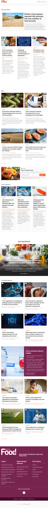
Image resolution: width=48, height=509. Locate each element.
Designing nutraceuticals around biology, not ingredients (24, 52)
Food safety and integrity (7, 464)
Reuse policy (20, 476)
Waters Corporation (15, 404)
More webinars (4, 438)
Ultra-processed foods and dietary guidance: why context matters (7, 52)
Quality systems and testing (7, 472)
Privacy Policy (37, 178)
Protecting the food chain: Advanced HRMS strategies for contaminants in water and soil (11, 429)
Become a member (30, 373)
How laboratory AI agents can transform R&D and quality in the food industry (8, 203)
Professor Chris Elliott (36, 23)
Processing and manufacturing (8, 469)
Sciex (12, 434)
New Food (12, 117)
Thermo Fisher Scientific (38, 212)
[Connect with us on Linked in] (24, 492)
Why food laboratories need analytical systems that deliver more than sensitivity (23, 203)
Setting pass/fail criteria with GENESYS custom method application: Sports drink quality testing (39, 204)
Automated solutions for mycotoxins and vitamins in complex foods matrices (24, 261)
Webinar (4, 298)
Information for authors (22, 474)
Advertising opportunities (22, 467)
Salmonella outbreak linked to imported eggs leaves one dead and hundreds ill (12, 113)
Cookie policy (35, 476)
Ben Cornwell (36, 117)
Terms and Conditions (27, 178)
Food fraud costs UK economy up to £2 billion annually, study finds (35, 149)
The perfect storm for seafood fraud (38, 51)
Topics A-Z (16, 499)
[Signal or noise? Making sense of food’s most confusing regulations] (23, 273)
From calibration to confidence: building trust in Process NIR (35, 428)
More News (3, 163)
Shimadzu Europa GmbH (24, 210)
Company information (37, 467)
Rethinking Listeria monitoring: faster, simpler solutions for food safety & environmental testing (35, 335)
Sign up (41, 175)
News (4, 109)
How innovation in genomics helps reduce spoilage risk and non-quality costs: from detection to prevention (34, 303)
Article (19, 47)
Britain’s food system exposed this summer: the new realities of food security (34, 17)
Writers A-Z (22, 499)
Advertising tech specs (22, 471)
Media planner (20, 469)
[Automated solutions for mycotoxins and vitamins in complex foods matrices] (24, 273)
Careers (34, 469)
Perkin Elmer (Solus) (38, 340)
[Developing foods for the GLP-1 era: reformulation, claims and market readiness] (26, 273)
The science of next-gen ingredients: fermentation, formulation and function (10, 399)
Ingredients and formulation (7, 467)
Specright (13, 307)
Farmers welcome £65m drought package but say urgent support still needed (12, 149)
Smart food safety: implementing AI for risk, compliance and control (10, 334)
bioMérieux (36, 309)
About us (34, 464)
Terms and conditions (37, 472)
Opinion (4, 47)
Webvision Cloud (27, 504)
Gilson (34, 265)
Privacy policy (35, 474)
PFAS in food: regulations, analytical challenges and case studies (34, 399)
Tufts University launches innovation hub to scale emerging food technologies (34, 113)
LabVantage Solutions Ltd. (8, 210)
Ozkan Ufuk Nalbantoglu (23, 59)
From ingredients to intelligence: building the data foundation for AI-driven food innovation (12, 303)
